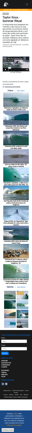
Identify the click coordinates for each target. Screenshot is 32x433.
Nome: (3, 338)
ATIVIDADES (5, 370)
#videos (5, 13)
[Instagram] (6, 384)
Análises (4, 374)
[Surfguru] (6, 4)
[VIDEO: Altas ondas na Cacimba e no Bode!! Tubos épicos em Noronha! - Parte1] (22, 314)
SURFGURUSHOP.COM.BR (12, 87)
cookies (15, 414)
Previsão (4, 361)
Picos (3, 376)
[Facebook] (2, 384)
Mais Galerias (21, 287)
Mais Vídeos (21, 91)
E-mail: (3, 345)
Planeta (4, 367)
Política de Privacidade (14, 425)
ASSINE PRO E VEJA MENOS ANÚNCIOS (16, 10)
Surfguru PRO (6, 363)
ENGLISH (26, 394)
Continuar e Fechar (7, 430)
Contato (17, 394)
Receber (4, 353)
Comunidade (5, 365)
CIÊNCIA (3, 372)
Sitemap (11, 394)
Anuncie (6, 394)
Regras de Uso (7, 390)
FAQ (21, 394)
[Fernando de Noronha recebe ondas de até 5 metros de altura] (22, 323)
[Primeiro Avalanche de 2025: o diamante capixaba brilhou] (22, 304)
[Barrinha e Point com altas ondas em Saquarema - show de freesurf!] (10, 304)
